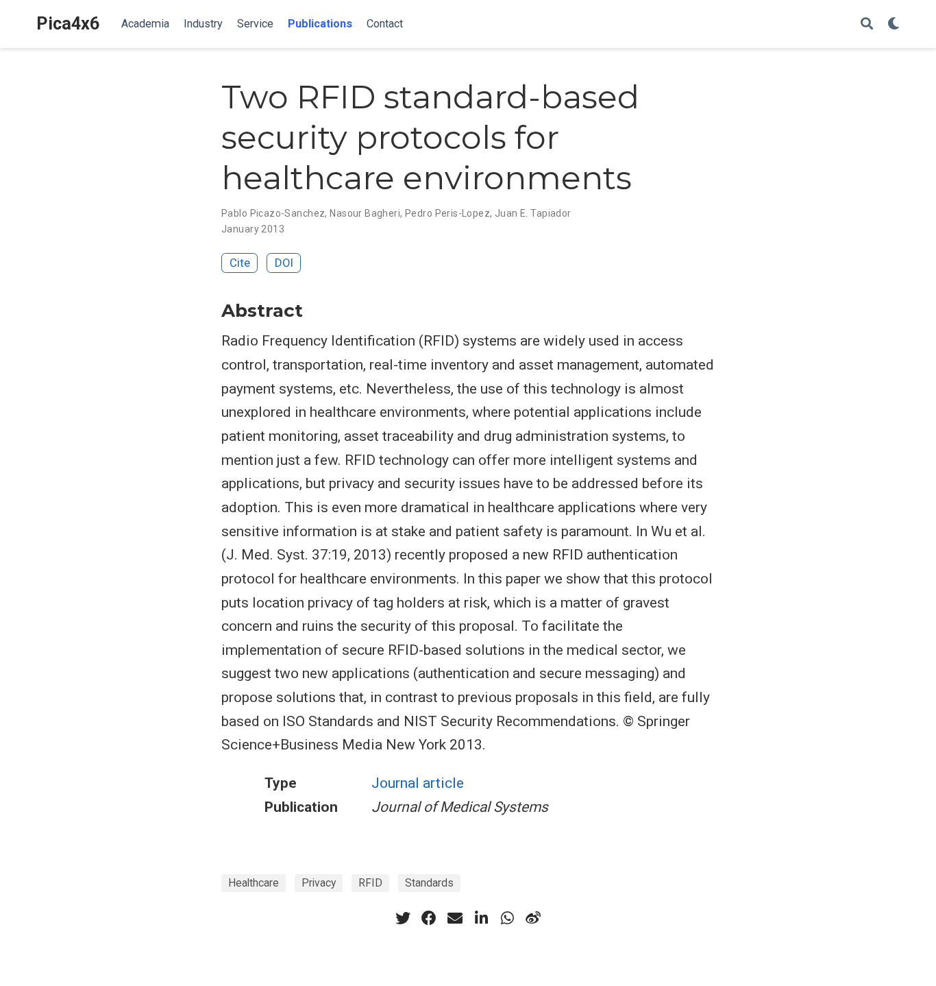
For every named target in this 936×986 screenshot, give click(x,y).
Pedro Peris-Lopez (447, 213)
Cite (240, 262)
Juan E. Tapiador (533, 213)
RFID (370, 882)
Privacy (318, 882)
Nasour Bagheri (365, 213)
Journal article (417, 783)
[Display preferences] (893, 24)
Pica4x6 (67, 24)
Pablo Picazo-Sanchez (273, 213)
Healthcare (253, 882)
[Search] (867, 24)
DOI (284, 262)
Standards (429, 882)
